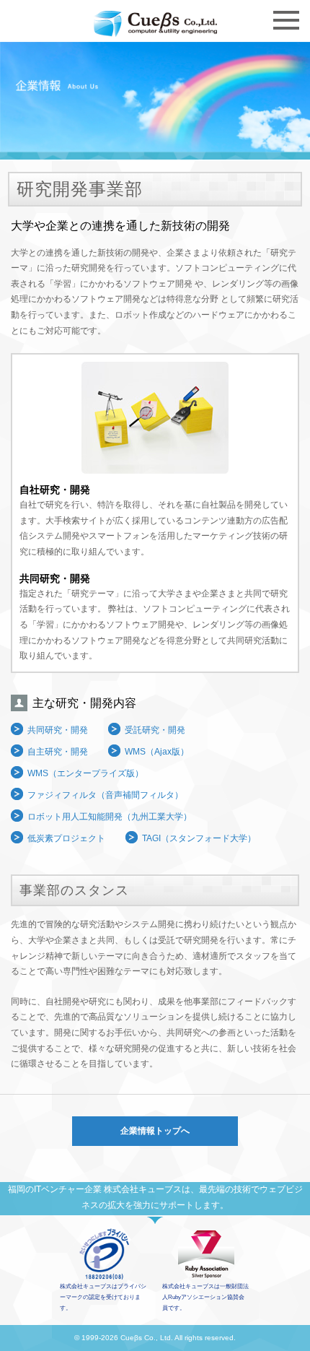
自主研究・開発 (57, 752)
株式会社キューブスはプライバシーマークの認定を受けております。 (103, 1297)
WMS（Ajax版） (157, 752)
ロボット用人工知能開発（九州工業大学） (109, 817)
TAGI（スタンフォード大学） (199, 838)
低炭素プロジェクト (66, 838)
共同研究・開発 (57, 730)
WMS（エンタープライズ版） (85, 773)
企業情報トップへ (155, 1131)
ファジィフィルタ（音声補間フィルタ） (105, 795)
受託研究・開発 (155, 730)
